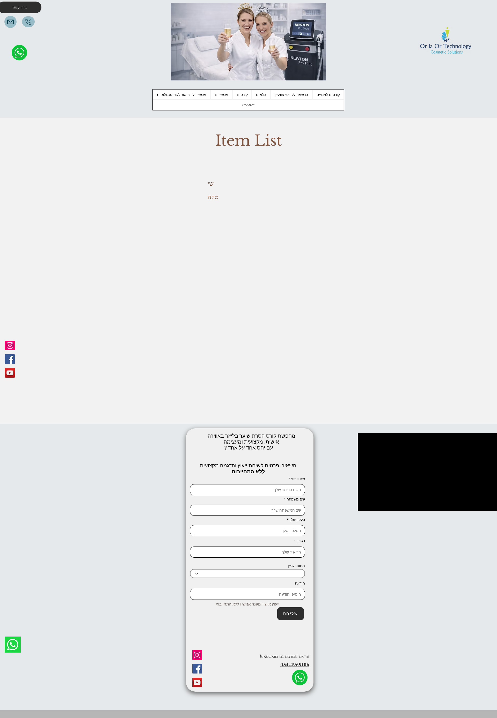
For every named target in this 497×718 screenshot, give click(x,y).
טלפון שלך (297, 519)
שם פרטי (298, 479)
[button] (328, 94)
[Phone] (28, 21)
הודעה (300, 583)
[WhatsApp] (13, 645)
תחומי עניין (296, 565)
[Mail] (10, 22)
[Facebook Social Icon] (10, 359)
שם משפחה (296, 499)
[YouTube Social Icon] (10, 373)
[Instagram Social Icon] (10, 345)
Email (301, 541)
